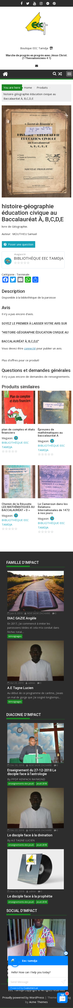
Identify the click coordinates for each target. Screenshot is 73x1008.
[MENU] (69, 73)
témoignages (14, 636)
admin (31, 683)
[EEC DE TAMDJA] (5, 73)
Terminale (22, 274)
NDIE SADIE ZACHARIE (38, 613)
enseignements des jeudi (21, 783)
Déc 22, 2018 (17, 830)
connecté (30, 348)
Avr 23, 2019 (16, 683)
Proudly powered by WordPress (23, 997)
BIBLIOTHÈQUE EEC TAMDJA (38, 258)
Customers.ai (31, 988)
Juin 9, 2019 (16, 613)
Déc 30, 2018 (17, 765)
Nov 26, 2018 (17, 891)
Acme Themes (38, 1002)
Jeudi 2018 (42, 783)
